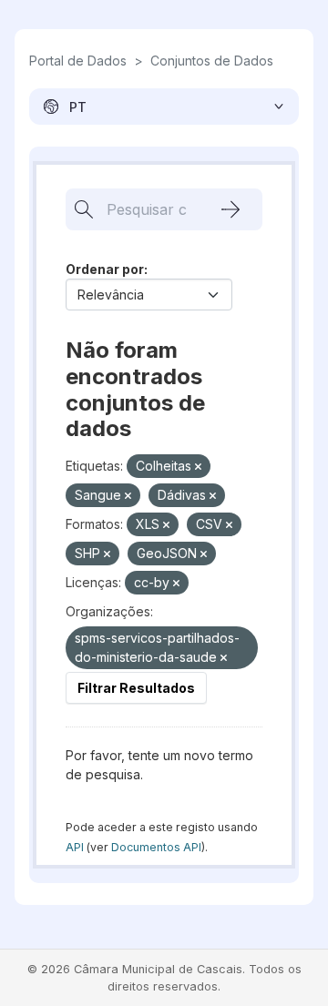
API (75, 847)
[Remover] (198, 467)
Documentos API (156, 847)
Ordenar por (105, 269)
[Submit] (230, 209)
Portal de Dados (78, 60)
